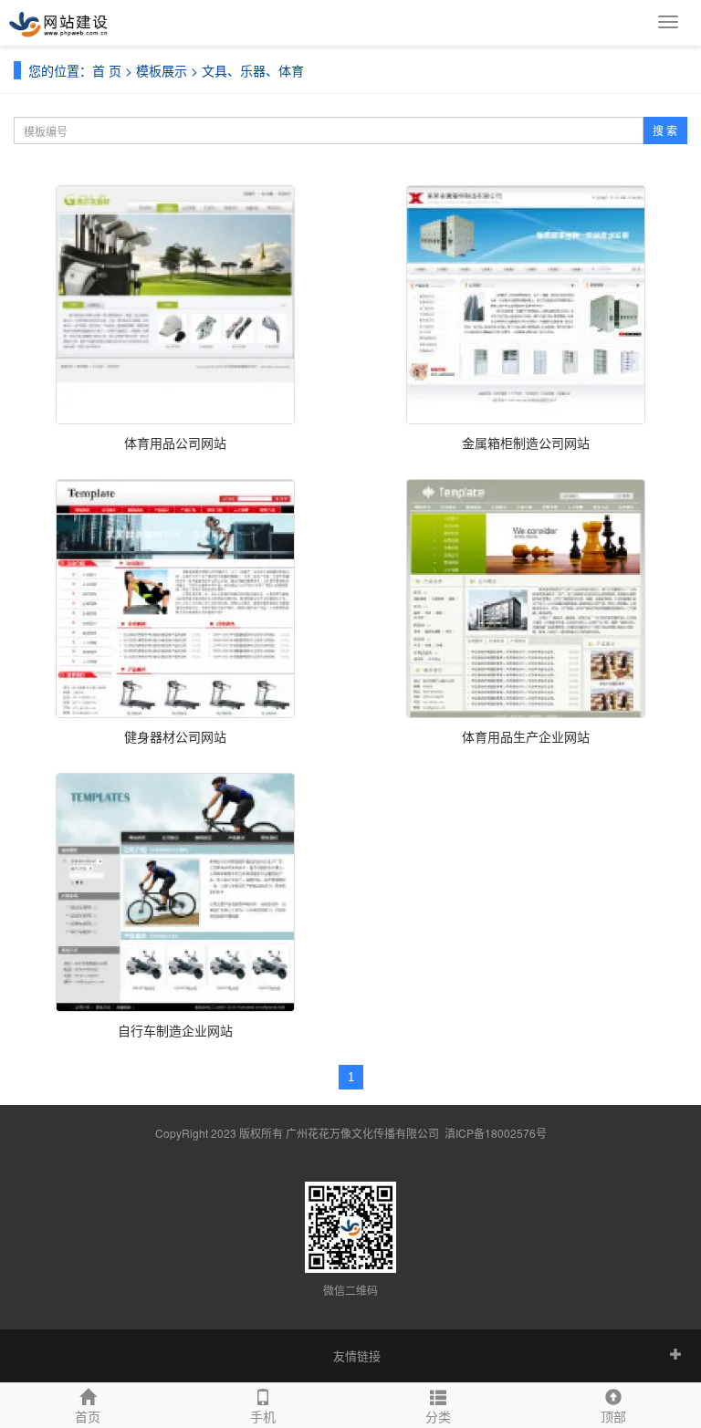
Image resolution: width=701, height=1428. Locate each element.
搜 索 (665, 130)
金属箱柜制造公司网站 (526, 442)
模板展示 (161, 70)
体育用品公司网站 (175, 442)
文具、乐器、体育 (253, 70)
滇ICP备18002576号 (496, 1133)
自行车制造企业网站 (175, 1030)
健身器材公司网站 (175, 736)
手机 (263, 1416)
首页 (87, 1416)
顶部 (613, 1416)
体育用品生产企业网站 (526, 736)
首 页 (106, 70)
